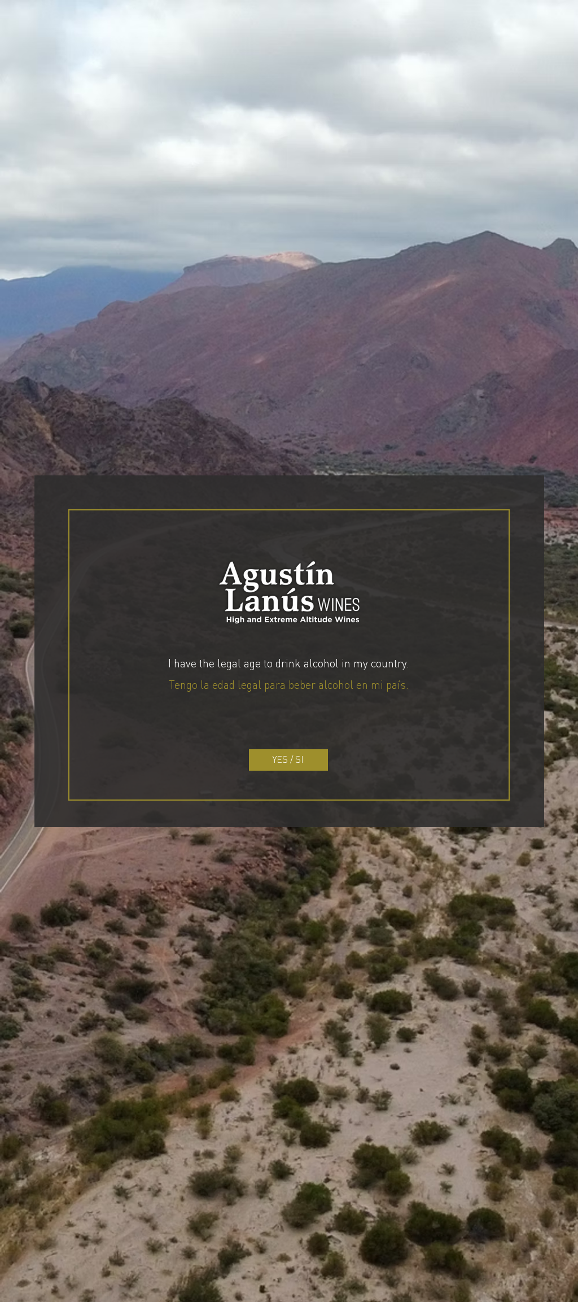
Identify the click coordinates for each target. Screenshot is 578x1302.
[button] (288, 760)
